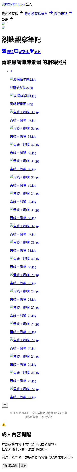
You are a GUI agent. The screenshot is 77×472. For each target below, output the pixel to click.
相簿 (10, 52)
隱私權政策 (31, 416)
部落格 (24, 52)
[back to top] (5, 405)
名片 (37, 52)
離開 (23, 465)
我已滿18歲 (10, 465)
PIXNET (23, 412)
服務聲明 (47, 416)
